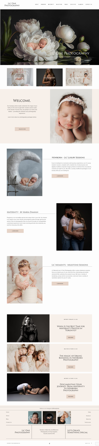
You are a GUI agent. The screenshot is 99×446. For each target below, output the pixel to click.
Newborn (43, 4)
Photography (22, 432)
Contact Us (88, 4)
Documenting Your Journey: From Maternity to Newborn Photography (71, 387)
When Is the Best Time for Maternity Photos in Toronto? (71, 328)
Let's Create (73, 430)
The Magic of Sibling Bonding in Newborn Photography (71, 358)
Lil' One (26, 430)
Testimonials (88, 422)
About (37, 4)
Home (7, 412)
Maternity (51, 4)
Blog (7, 419)
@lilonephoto (49, 408)
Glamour (80, 4)
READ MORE (70, 337)
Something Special (77, 432)
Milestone (59, 4)
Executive (73, 4)
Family (66, 4)
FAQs (89, 412)
